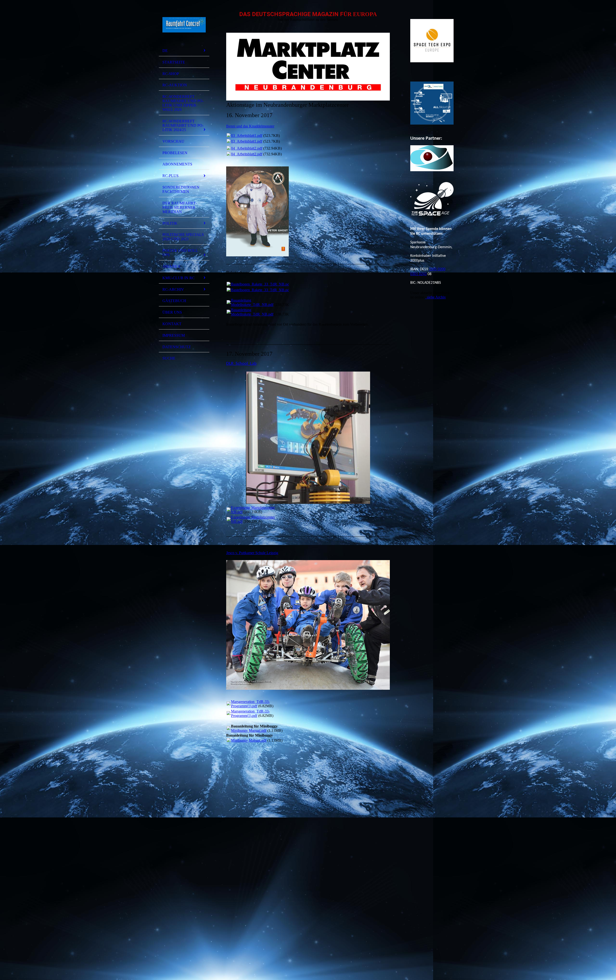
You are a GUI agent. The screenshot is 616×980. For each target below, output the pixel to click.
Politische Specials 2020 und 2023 (183, 237)
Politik (170, 223)
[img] (184, 25)
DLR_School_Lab (241, 363)
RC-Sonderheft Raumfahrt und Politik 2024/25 (183, 125)
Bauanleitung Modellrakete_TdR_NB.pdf (252, 302)
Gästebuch (174, 301)
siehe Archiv (435, 297)
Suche (168, 358)
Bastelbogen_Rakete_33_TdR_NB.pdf (260, 284)
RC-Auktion (174, 85)
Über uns (172, 312)
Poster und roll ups (180, 252)
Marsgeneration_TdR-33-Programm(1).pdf (250, 704)
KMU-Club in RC (178, 278)
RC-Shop (170, 74)
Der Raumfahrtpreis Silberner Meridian (179, 207)
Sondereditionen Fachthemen (180, 189)
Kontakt (171, 324)
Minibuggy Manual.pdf (248, 730)
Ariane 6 (171, 266)
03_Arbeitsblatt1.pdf (246, 135)
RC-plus (170, 176)
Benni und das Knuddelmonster (250, 126)
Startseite (173, 62)
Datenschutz (176, 347)
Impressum (173, 335)
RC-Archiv (173, 289)
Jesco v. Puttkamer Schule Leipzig (252, 553)
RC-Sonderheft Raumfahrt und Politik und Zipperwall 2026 (183, 103)
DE (165, 51)
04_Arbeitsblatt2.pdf (246, 148)
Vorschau (173, 141)
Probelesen (174, 153)
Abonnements (177, 164)
